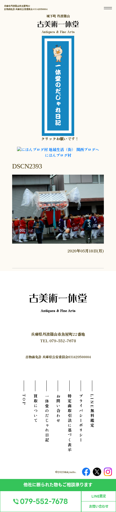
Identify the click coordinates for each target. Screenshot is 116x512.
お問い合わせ (98, 506)
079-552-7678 (44, 501)
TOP (24, 400)
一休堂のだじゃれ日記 (46, 418)
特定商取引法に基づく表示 (69, 423)
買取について (35, 408)
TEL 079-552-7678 (58, 340)
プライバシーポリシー (80, 418)
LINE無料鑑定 (92, 411)
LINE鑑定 (98, 496)
